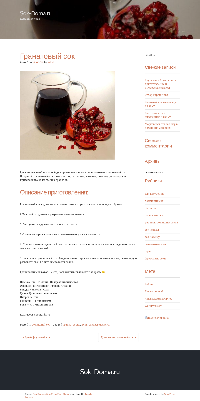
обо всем (150, 208)
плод (84, 324)
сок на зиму (152, 236)
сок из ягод (152, 229)
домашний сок (41, 324)
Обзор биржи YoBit (156, 94)
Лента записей (154, 291)
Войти (149, 284)
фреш (148, 251)
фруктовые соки (155, 258)
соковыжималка (99, 324)
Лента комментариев (158, 298)
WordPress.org (153, 305)
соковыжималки (155, 244)
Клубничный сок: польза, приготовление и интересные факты (161, 84)
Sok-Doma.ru (36, 13)
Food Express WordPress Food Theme (51, 394)
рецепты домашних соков (161, 222)
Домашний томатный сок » (118, 337)
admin (51, 62)
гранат (67, 324)
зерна (76, 324)
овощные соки (154, 215)
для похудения (154, 193)
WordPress (169, 394)
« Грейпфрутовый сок (36, 337)
